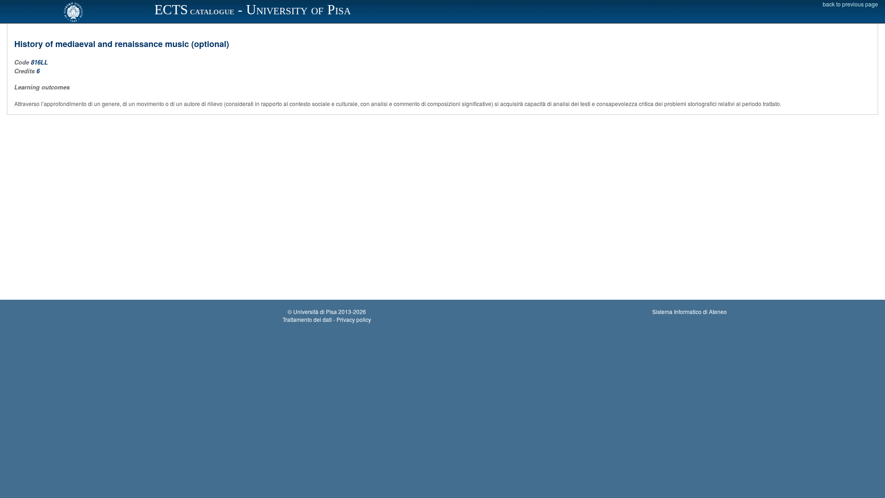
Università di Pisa (315, 311)
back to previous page (850, 4)
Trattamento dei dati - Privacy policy (327, 319)
